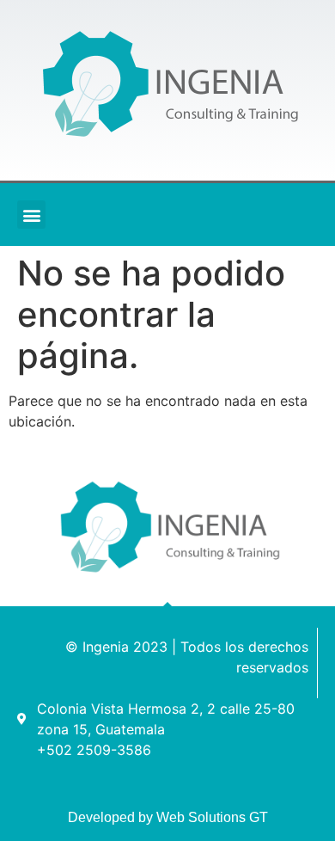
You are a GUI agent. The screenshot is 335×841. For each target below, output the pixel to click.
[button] (31, 214)
